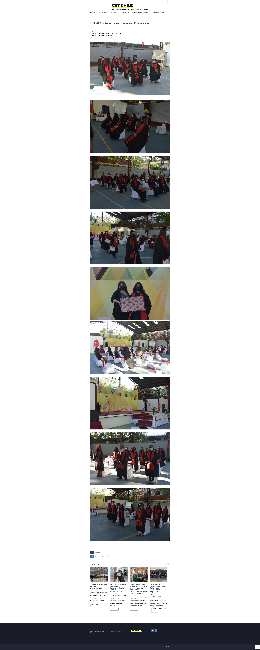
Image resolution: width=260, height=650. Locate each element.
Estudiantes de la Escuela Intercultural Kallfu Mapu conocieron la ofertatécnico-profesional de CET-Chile (157, 589)
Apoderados (124, 12)
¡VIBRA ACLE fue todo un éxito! (98, 585)
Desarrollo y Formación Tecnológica (140, 12)
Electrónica (97, 552)
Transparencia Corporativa (158, 12)
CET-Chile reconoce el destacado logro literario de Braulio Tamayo (118, 587)
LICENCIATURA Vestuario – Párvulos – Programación (120, 22)
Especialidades (114, 12)
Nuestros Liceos (103, 12)
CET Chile (92, 12)
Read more (94, 604)
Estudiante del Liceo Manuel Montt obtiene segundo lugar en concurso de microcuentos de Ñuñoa (139, 588)
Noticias (99, 26)
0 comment (105, 26)
